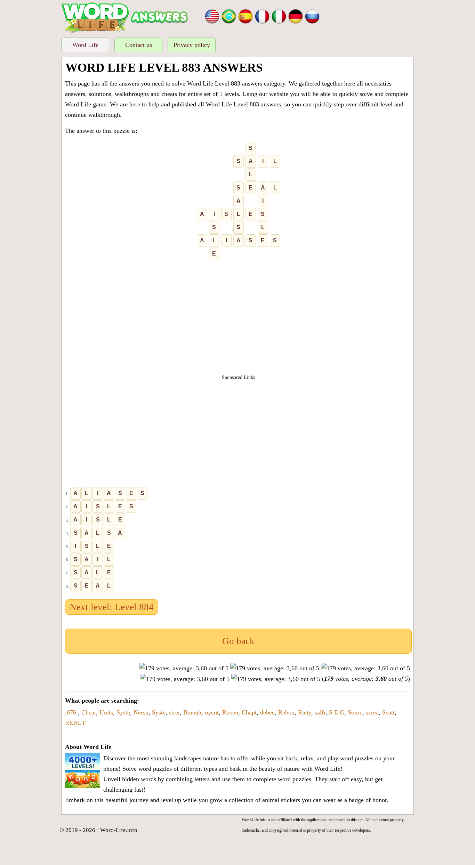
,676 (71, 712)
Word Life (85, 44)
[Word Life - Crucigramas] (245, 15)
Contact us (138, 44)
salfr (320, 712)
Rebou (286, 712)
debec (267, 712)
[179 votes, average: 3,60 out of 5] (183, 668)
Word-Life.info (118, 830)
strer (174, 712)
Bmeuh (192, 712)
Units (106, 712)
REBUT (75, 722)
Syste (123, 712)
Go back (238, 641)
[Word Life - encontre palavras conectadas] (228, 15)
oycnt (212, 712)
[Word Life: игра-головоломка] (312, 15)
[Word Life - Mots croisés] (262, 15)
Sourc (355, 712)
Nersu (141, 712)
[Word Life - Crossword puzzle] (212, 15)
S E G (336, 712)
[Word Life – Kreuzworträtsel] (295, 15)
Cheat (88, 712)
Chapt (249, 712)
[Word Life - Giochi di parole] (279, 15)
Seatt (388, 712)
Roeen (230, 712)
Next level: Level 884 (112, 607)
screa (372, 712)
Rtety (304, 712)
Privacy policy (192, 44)
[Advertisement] (238, 320)
